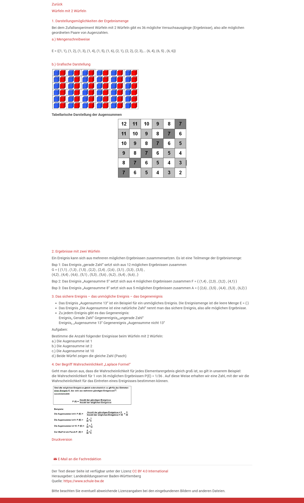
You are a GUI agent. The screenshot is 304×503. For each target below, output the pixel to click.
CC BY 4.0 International (150, 471)
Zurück (57, 4)
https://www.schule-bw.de (84, 481)
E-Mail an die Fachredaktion (79, 459)
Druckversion (62, 439)
